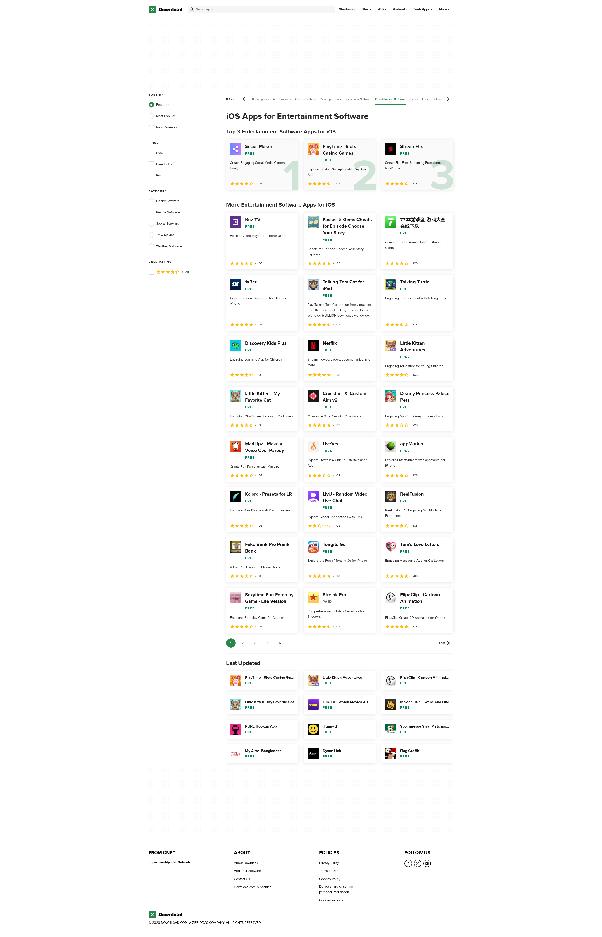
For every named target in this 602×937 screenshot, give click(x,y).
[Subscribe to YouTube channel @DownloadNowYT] (427, 863)
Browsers (285, 99)
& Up (185, 272)
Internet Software (433, 99)
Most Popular (165, 116)
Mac (365, 9)
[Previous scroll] (244, 99)
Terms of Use (328, 871)
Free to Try (164, 164)
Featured (162, 105)
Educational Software (358, 99)
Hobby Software (167, 201)
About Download (246, 863)
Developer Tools (330, 99)
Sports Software (167, 224)
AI (274, 99)
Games (413, 99)
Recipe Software (168, 212)
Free (159, 153)
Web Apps (422, 9)
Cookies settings (331, 900)
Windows (346, 9)
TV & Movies (165, 235)
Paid (159, 175)
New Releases (166, 127)
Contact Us (242, 879)
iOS (381, 9)
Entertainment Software (390, 99)
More (443, 9)
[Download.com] (165, 9)
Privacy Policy (329, 863)
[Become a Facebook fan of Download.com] (408, 863)
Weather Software (169, 246)
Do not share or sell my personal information (336, 889)
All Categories (260, 99)
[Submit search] (192, 9)
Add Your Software (247, 871)
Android (399, 9)
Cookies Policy (329, 879)
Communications (306, 99)
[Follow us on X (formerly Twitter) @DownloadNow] (417, 863)
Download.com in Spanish (252, 887)
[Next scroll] (447, 99)
